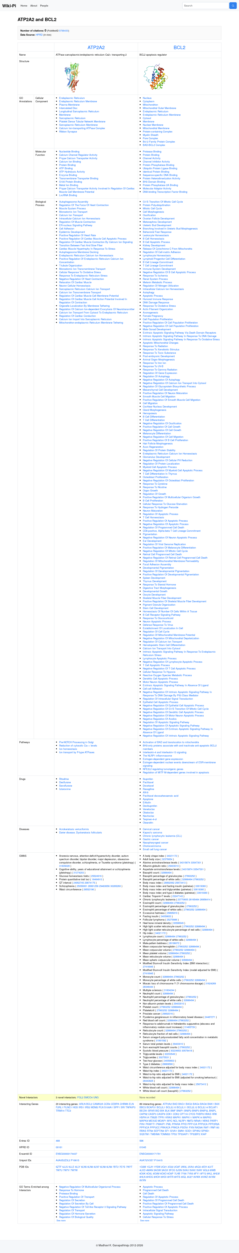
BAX (217, 1104)
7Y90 (184, 1173)
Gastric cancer (151, 839)
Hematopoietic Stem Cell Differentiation (164, 645)
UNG (96, 1097)
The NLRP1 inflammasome (157, 755)
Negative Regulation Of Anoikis (160, 719)
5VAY (199, 1170)
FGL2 (80, 1097)
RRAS (142, 1130)
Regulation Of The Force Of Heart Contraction (84, 205)
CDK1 (169, 1114)
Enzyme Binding (68, 175)
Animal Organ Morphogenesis (159, 359)
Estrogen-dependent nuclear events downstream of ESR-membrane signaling (179, 763)
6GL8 (206, 1170)
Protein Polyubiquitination (156, 205)
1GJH (150, 1166)
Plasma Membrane (69, 104)
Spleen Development (154, 577)
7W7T (129, 1166)
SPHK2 (197, 1130)
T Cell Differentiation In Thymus (160, 473)
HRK (214, 1114)
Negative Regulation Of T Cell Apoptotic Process (169, 668)
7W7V (66, 1170)
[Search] (233, 5)
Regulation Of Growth (154, 494)
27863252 (189, 876)
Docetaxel (148, 785)
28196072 (174, 943)
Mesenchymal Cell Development (160, 389)
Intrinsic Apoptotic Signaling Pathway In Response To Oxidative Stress (181, 339)
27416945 (148, 966)
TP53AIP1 (183, 1134)
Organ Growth (150, 490)
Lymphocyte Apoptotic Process (160, 658)
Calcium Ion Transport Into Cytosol (161, 648)
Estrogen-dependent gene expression (163, 759)
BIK (162, 1110)
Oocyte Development (154, 594)
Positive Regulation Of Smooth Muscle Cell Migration (171, 399)
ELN (131, 1104)
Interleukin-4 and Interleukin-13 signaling (164, 752)
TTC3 (68, 1110)
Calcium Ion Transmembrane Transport (80, 292)
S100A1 (108, 1107)
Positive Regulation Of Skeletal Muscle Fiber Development (174, 601)
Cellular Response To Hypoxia (159, 672)
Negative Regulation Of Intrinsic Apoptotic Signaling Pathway (176, 735)
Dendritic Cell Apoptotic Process (160, 678)
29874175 (90, 882)
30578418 (187, 1050)
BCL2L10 (171, 1107)
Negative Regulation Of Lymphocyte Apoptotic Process (172, 661)
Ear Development (152, 541)
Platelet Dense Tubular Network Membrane (82, 121)
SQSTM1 (144, 1134)
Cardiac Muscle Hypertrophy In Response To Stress (87, 248)
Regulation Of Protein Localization (161, 463)
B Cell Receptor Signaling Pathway (162, 614)
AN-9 (145, 792)
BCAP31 (151, 1107)
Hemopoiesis (150, 413)
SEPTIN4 (159, 1130)
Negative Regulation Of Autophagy (161, 379)
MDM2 (94, 1107)
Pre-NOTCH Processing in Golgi (76, 742)
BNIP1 (180, 1110)
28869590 (167, 1064)
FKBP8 (200, 1114)
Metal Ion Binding (68, 185)
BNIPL (212, 1110)
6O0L (149, 1173)
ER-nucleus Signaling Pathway (75, 225)
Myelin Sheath (150, 135)
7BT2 (116, 1166)
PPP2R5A (213, 1124)
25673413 (180, 882)
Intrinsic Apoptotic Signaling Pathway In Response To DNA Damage (179, 336)
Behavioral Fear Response (157, 232)
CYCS (192, 1114)
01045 (142, 1147)
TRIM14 (60, 1110)
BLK (167, 1110)
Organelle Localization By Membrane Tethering (84, 305)
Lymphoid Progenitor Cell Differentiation (164, 258)
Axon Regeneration (153, 447)
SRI (123, 1107)
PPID (184, 1124)
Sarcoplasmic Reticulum (72, 118)
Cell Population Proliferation (158, 319)
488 (58, 1140)
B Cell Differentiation (154, 416)
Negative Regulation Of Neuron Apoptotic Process (170, 537)
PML (168, 1124)
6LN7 (96, 1166)
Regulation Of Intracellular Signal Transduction (168, 698)
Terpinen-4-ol (150, 819)
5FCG (172, 1170)
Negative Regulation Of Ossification (162, 423)
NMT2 (190, 1120)
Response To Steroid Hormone (159, 584)
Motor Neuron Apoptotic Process (160, 682)
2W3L (184, 1166)
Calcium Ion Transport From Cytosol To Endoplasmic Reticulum (93, 312)
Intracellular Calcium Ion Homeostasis (79, 218)
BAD (175, 1104)
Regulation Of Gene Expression (160, 373)
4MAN (149, 1170)
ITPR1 (161, 1117)
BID (157, 1110)
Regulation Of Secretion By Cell (76, 1203)
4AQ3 (198, 1166)
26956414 (205, 899)
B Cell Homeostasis (153, 238)
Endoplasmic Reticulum (72, 98)
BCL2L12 (192, 1107)
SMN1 (181, 1130)
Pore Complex (150, 138)
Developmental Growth (155, 591)
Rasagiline (148, 789)
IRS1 (81, 1107)
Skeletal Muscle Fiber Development (162, 598)
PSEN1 (184, 1127)
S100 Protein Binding (70, 181)
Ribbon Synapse (68, 131)
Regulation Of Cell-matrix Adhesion (162, 252)
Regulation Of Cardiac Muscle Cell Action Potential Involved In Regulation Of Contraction (93, 300)
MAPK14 (197, 1117)
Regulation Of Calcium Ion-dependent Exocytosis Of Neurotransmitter (96, 309)
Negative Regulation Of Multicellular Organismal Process (90, 1186)
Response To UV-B (153, 366)
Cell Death (148, 1193)
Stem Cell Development (155, 608)
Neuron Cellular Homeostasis (75, 285)
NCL (175, 1120)
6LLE (71, 1166)
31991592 (161, 1040)
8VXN (142, 1180)
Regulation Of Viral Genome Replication (164, 544)
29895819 (172, 913)
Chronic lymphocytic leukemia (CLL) (162, 836)
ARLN (82, 1104)
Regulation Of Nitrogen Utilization (161, 285)
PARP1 (214, 1120)
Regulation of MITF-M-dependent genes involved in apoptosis (176, 772)
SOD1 (188, 1130)
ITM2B (153, 1117)
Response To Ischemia (155, 275)
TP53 (174, 1134)
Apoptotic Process (153, 295)
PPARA (176, 1124)
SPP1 (117, 1107)
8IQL (183, 1177)
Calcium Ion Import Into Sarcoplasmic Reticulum (85, 319)
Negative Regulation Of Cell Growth (162, 430)
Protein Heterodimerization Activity (161, 178)
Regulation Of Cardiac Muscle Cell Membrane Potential (89, 295)
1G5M (142, 1166)
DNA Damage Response (156, 302)
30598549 (178, 923)
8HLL (209, 1173)
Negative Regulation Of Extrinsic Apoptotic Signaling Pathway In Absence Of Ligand (178, 730)
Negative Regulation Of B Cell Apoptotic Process (169, 272)
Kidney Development (154, 245)
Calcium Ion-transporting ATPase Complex (82, 128)
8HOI (164, 1177)
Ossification (149, 215)
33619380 (200, 886)
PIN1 (142, 1124)
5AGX (165, 1170)
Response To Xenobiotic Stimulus (161, 349)
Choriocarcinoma (152, 846)
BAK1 (210, 1104)
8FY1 (197, 1173)
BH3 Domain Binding (154, 181)
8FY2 (203, 1173)
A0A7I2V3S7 (146, 1160)
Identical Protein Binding (156, 171)
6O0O (163, 1173)
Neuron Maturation (153, 510)
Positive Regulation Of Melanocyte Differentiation (169, 547)
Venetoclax (149, 809)
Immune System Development (159, 269)
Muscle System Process (72, 208)
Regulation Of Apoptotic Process (160, 514)
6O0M (156, 1173)
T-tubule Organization (70, 265)
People (44, 5)
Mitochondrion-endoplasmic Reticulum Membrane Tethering (91, 322)
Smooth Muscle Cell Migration (159, 396)
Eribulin (147, 802)
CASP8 (161, 1114)
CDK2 (176, 1114)
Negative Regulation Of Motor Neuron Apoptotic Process (173, 715)
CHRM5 (124, 1104)
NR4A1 (198, 1120)
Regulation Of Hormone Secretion (77, 1213)
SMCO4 (88, 1097)
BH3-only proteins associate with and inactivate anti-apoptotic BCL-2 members (180, 747)
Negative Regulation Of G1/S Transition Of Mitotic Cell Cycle (176, 708)
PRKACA (165, 1127)
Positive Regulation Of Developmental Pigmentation (171, 574)
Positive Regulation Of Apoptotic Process (165, 520)
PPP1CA (192, 1124)
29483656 (104, 886)
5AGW (157, 1170)
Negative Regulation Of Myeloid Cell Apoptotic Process (173, 470)
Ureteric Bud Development (157, 225)
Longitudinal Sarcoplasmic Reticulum (79, 111)
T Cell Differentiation (154, 420)
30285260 (115, 886)
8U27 (190, 1177)
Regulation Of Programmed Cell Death (163, 527)
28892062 (169, 882)
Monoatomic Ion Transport (73, 211)
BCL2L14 (203, 1107)
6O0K (142, 1173)
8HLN (142, 1177)
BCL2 (179, 47)
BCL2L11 (182, 1107)
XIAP (204, 1134)
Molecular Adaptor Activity (157, 188)
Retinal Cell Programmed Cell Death (162, 554)
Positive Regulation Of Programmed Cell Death (168, 1203)
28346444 (148, 986)
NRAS (206, 1120)
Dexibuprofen (150, 805)
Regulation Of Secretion (72, 1200)
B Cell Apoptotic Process (156, 242)
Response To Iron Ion (154, 363)
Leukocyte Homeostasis (156, 235)
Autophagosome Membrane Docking (78, 252)
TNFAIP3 (130, 1107)
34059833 (166, 916)
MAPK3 (207, 1117)
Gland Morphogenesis (154, 410)
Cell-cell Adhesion (152, 688)
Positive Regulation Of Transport (76, 1197)
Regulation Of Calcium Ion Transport (162, 641)
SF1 (167, 1130)
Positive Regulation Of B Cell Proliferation (165, 440)
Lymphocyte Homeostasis (157, 255)
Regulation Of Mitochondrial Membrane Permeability (171, 561)
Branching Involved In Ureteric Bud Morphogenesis (170, 228)
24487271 (210, 1017)
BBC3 (142, 1107)
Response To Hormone (71, 1190)
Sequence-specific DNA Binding (160, 175)
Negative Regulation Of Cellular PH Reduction (167, 460)
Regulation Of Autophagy (156, 376)
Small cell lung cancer (155, 849)
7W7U (59, 1170)
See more (61, 1220)
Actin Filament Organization (158, 309)
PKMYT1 (151, 1124)
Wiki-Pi (9, 5)
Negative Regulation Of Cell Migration (163, 436)
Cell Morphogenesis (153, 211)
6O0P (170, 1173)
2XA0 (191, 1166)
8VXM (212, 1177)
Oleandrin (148, 822)
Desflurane (65, 782)
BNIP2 (187, 1110)
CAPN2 (143, 1114)
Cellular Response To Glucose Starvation (165, 504)
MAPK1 (177, 1117)
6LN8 (103, 1166)
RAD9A (199, 1127)
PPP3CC (155, 1127)
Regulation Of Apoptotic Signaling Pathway (166, 722)
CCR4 (107, 1104)
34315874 (185, 862)
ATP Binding (66, 168)
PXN (191, 1127)
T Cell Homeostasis (153, 517)
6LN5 (84, 1166)
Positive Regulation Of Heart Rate (77, 235)
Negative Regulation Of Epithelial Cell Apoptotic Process (173, 705)
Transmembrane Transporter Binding (78, 178)
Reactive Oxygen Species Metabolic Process (167, 675)
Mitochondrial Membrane (156, 128)
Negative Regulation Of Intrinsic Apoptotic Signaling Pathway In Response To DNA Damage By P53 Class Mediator (177, 693)
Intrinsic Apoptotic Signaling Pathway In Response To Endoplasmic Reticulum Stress (179, 653)
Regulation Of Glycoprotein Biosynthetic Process (169, 386)
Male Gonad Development (157, 329)
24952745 (78, 882)
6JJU (65, 1166)
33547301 (196, 862)
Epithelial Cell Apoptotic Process (160, 702)
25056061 (82, 886)
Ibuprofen (148, 779)
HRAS (207, 1114)
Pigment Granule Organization (159, 604)
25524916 (96, 876)
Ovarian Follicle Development (159, 218)
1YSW (157, 1166)
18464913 (97, 879)
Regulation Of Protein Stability (159, 450)
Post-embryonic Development (159, 356)
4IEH (204, 1166)
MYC (169, 1120)
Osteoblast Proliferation (155, 477)
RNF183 (214, 1127)
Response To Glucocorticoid (158, 618)
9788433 (63, 30)
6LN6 (90, 1166)
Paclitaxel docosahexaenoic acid (160, 795)
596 (141, 1140)
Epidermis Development (72, 232)
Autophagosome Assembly (73, 201)
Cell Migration (150, 403)
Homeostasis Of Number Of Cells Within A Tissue (170, 611)
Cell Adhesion (66, 228)
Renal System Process (155, 279)
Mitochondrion (150, 104)
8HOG (149, 1177)
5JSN (179, 1170)
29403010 (173, 866)
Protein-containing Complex (158, 131)
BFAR (151, 1110)
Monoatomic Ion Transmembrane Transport (82, 269)
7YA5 (190, 1173)
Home (24, 5)
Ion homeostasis (68, 749)
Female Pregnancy (153, 316)
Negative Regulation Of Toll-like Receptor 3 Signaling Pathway (92, 1207)
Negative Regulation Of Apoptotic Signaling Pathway (171, 725)
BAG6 (203, 1104)
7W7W (73, 1170)
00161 (59, 1147)
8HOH (157, 1177)
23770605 (183, 899)
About (33, 5)
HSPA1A (144, 1117)
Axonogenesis (150, 312)
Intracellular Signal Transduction (160, 1210)
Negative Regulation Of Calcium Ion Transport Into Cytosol (174, 383)
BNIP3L (204, 1110)
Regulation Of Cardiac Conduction (77, 316)
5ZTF (59, 1166)
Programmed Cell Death (156, 1190)
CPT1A (184, 1114)
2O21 (164, 1166)
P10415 (158, 1160)
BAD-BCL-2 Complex (154, 145)
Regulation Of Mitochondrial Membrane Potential (169, 635)
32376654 (167, 859)
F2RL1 (59, 1107)
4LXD (142, 1170)
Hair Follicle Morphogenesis (158, 443)
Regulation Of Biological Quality (76, 1217)
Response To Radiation (155, 346)
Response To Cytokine (155, 483)
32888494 (166, 872)
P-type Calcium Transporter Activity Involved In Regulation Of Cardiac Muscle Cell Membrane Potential (97, 190)
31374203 (78, 872)
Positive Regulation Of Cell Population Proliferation (170, 322)
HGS (75, 1107)
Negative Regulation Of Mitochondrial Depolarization (171, 638)
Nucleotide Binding (69, 151)
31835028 (64, 866)
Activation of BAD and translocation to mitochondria (171, 742)
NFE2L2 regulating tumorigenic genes (163, 769)
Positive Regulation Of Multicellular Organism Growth (171, 497)
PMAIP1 (160, 1124)
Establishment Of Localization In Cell (163, 628)
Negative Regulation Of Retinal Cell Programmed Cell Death (175, 557)
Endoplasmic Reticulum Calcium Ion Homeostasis (86, 255)
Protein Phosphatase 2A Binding (160, 185)
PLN (101, 1107)
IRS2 (87, 1107)
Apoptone (148, 799)
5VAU (186, 1170)
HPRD (39, 34)
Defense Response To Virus (158, 624)
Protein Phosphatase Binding (158, 165)
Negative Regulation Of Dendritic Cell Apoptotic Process (173, 712)
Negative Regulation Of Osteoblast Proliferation (168, 480)
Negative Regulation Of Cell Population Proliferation (170, 326)
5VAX (193, 1170)
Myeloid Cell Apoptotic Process (160, 467)
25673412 (201, 1084)
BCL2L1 (161, 1107)
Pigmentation (150, 534)
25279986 (172, 919)
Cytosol (147, 118)
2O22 (170, 1166)
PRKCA (175, 1127)
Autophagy (148, 292)
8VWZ (204, 1177)
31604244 (169, 990)
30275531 (164, 1057)
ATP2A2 (96, 47)
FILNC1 (68, 1107)
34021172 (172, 855)
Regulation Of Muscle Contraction (77, 222)
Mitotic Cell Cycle (152, 208)
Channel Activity (152, 158)
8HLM (216, 1173)
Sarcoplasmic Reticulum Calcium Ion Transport (84, 289)
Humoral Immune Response (158, 299)
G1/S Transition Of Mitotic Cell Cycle (163, 201)
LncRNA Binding (68, 195)
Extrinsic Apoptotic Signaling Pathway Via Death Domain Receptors (179, 332)
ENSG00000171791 (150, 1153)
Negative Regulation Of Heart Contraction (81, 279)
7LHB (177, 1173)
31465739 (189, 1027)
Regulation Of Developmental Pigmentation (166, 571)
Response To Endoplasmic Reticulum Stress (83, 275)
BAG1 (181, 1104)
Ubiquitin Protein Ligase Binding (160, 168)
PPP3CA (144, 1127)
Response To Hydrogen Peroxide (160, 507)
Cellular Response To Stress (158, 1217)
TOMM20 (165, 1134)
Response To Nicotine (155, 487)
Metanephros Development (157, 222)
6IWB (213, 1170)
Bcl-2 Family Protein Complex (159, 141)
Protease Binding (152, 151)
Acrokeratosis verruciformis (74, 829)
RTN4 (150, 1130)
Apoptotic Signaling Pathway (158, 1213)
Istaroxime (65, 789)
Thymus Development (155, 581)
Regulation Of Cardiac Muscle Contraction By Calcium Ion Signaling (96, 242)
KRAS (168, 1117)
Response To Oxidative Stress (159, 305)
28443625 (148, 1080)
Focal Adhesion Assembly (157, 564)
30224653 (175, 1050)
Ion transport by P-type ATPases (76, 752)
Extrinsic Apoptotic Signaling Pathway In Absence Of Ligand (175, 685)
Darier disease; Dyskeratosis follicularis (80, 832)
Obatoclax (148, 812)
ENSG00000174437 (66, 1153)
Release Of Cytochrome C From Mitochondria (167, 248)
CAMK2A (98, 1104)
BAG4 (196, 1104)
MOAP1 (162, 1120)
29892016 (167, 1013)
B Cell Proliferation (153, 500)
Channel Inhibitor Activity (156, 161)
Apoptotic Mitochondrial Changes (161, 342)
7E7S (122, 1166)
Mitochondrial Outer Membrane (159, 108)
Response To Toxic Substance (159, 352)
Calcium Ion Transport (71, 215)
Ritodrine (64, 779)
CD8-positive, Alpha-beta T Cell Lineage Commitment (172, 530)
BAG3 (189, 1104)
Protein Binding (67, 165)
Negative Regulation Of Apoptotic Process (166, 524)
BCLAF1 (213, 1107)
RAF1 (207, 1127)
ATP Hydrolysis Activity (72, 171)
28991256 (93, 886)
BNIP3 (195, 1110)
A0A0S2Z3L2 (63, 1160)
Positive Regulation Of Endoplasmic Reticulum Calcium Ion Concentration (91, 260)
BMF (173, 1110)
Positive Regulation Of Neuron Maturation (165, 393)
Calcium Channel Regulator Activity (78, 155)
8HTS (177, 1177)
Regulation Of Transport (72, 1210)
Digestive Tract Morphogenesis (159, 588)
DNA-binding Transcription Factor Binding (165, 191)
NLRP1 (182, 1120)
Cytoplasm (148, 101)
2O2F (177, 1166)
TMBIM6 (155, 1134)
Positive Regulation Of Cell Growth (161, 426)
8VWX (196, 1177)
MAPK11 (187, 1117)
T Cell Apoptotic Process (156, 665)
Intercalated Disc (68, 108)
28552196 (88, 889)
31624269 (210, 983)
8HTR (170, 1177)
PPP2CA (203, 1124)
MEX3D (153, 1120)
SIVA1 (173, 1130)
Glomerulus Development (156, 457)
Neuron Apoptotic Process (157, 621)
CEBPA (115, 1104)
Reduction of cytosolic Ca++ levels (78, 745)
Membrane (65, 114)
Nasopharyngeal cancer (155, 842)
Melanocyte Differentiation (157, 433)
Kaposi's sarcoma (152, 832)
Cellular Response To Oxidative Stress (80, 272)
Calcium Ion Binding (70, 161)
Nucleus (147, 98)
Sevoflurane (65, 785)
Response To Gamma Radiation (160, 369)
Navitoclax (148, 816)
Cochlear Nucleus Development (160, 406)
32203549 (169, 1054)
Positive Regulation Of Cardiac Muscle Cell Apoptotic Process (93, 238)
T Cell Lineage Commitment (158, 265)
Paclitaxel (148, 782)
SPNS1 (205, 1130)
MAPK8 (143, 1120)
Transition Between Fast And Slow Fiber (81, 245)
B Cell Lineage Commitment (158, 262)
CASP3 (152, 1114)
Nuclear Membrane (153, 124)
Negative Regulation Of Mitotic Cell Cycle (165, 551)
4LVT (210, 1166)
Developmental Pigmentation (158, 567)
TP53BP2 (195, 1134)
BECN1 (143, 1110)
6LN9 (109, 1166)
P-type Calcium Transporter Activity (78, 158)
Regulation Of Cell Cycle (156, 631)
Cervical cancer (151, 829)
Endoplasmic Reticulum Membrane (78, 101)
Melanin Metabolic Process (157, 282)
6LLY (77, 1166)
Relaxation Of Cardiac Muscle (75, 282)
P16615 (75, 1160)
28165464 (194, 899)
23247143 (177, 896)
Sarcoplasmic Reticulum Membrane (78, 124)
